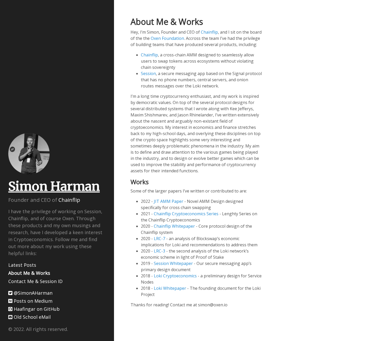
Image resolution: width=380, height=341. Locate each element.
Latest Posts (22, 265)
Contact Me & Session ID (35, 281)
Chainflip (69, 199)
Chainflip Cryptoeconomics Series (186, 214)
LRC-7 (159, 238)
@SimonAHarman (32, 293)
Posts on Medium (32, 301)
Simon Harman (54, 186)
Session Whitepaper (173, 263)
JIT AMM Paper (168, 201)
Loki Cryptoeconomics (175, 276)
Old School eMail (31, 317)
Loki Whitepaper (170, 288)
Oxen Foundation (167, 38)
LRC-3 (159, 251)
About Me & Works (29, 273)
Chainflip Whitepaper (174, 226)
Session (148, 73)
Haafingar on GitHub (36, 309)
